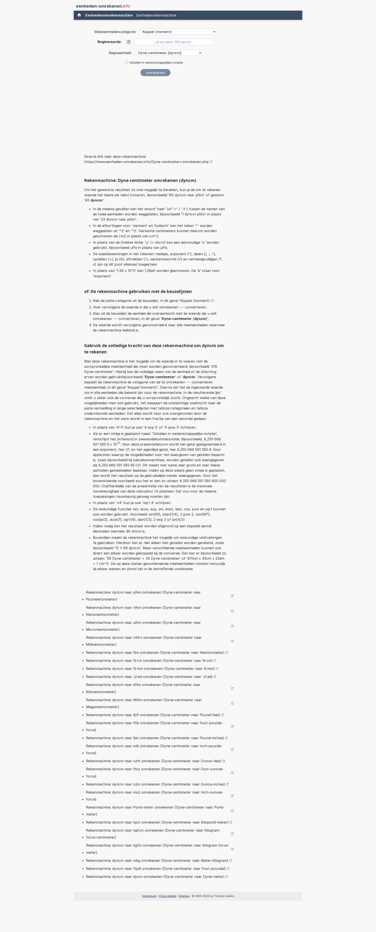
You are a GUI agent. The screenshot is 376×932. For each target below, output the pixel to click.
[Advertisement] (155, 112)
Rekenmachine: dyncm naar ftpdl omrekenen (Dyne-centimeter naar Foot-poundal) (156, 868)
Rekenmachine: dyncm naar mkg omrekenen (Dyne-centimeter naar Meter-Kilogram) (157, 860)
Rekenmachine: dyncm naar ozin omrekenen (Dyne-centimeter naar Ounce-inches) (155, 784)
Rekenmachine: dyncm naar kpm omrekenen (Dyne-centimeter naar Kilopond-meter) (157, 822)
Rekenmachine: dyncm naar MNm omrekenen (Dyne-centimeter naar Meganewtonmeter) (144, 703)
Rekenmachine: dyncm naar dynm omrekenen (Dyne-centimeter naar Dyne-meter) (155, 876)
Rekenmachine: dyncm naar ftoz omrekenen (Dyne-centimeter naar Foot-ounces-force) (155, 772)
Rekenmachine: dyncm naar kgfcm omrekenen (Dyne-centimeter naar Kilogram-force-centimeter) (153, 833)
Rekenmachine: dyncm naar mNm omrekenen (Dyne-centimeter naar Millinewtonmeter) (144, 641)
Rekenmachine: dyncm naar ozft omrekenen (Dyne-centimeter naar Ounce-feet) (154, 761)
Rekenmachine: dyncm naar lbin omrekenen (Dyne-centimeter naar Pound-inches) (155, 738)
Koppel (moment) (195, 300)
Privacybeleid (167, 896)
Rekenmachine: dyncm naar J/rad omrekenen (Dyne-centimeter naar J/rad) (149, 676)
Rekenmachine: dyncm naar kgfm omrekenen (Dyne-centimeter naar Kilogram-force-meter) (157, 848)
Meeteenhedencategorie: (115, 32)
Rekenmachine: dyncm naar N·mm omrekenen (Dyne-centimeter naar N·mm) (150, 668)
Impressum (149, 896)
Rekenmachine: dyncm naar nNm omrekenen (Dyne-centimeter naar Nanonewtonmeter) (143, 611)
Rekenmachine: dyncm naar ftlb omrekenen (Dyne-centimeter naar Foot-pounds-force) (154, 726)
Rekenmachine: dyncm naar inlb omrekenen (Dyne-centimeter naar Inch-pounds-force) (154, 749)
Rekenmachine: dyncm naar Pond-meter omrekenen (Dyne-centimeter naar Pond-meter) (155, 810)
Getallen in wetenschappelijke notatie (156, 62)
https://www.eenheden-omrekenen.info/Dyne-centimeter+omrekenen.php (146, 162)
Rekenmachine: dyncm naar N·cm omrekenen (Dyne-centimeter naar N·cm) (149, 660)
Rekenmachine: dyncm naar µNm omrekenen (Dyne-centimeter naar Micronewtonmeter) (143, 626)
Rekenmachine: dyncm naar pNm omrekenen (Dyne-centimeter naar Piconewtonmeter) (143, 595)
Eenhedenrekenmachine (156, 15)
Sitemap (184, 896)
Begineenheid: (121, 53)
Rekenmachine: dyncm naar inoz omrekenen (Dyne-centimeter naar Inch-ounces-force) (154, 795)
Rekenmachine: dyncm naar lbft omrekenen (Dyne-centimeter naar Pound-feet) (153, 715)
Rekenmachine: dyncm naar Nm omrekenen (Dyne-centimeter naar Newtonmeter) (155, 652)
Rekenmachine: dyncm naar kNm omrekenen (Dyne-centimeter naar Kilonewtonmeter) (143, 688)
